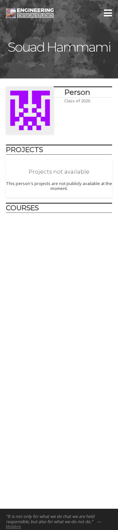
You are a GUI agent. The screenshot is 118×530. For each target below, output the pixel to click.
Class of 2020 (77, 101)
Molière (13, 526)
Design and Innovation (44, 254)
